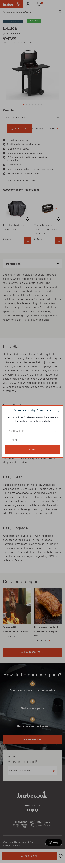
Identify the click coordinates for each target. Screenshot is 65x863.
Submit (33, 449)
